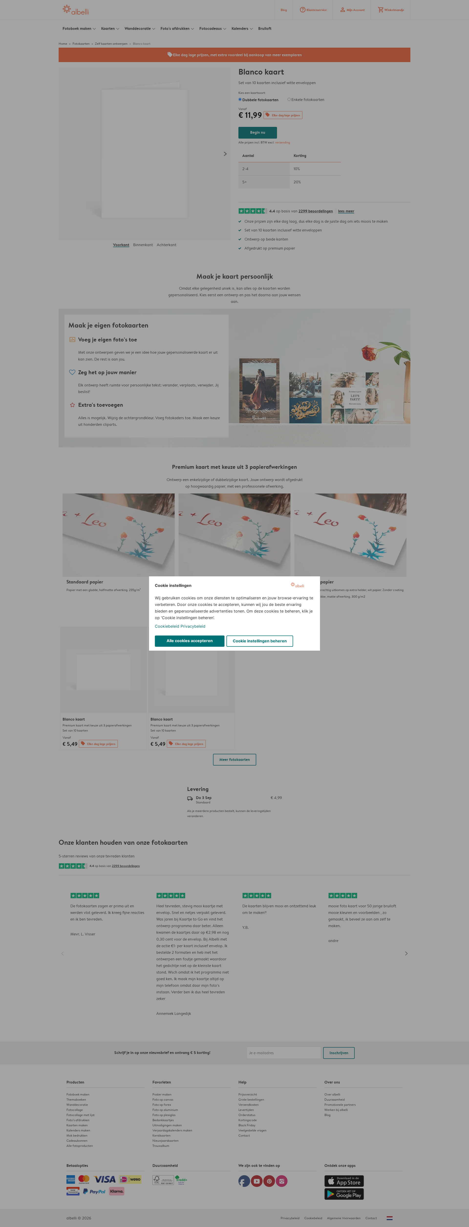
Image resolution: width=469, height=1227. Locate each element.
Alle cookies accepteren (190, 640)
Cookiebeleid (167, 626)
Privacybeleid (193, 626)
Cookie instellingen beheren (260, 640)
